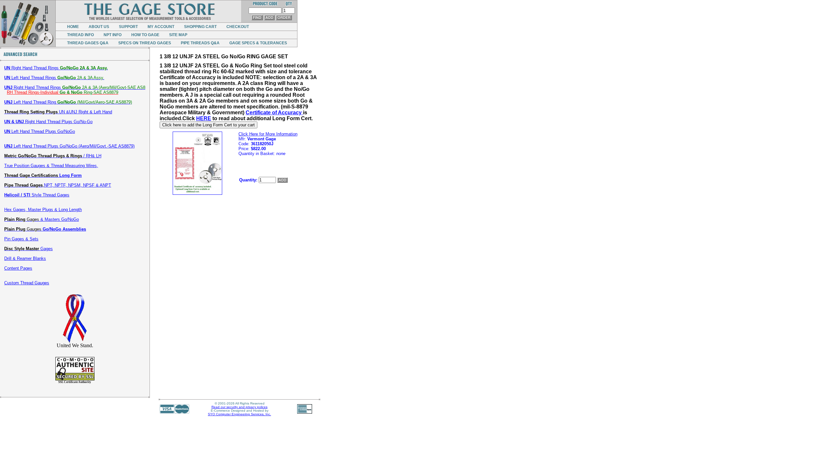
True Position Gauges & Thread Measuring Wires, (51, 165)
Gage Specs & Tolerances (258, 43)
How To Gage (145, 35)
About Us (99, 26)
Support (128, 26)
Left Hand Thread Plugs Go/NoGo (39, 131)
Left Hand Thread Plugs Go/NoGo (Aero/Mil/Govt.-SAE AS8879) (69, 146)
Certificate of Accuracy (274, 112)
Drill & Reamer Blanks (25, 258)
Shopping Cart (200, 26)
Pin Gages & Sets (21, 238)
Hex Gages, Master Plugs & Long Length (43, 209)
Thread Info (80, 35)
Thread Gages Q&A (87, 43)
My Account (161, 26)
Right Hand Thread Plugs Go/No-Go (48, 121)
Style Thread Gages (36, 194)
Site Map (178, 35)
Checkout (237, 26)
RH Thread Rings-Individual (62, 92)
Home (73, 26)
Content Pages (18, 268)
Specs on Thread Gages (144, 43)
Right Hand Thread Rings (56, 67)
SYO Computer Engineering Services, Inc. (239, 414)
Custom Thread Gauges (26, 282)
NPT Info (113, 35)
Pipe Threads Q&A (200, 43)
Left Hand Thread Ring (68, 102)
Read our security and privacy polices (239, 407)
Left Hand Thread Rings (54, 77)
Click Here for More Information (267, 134)
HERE (203, 118)
